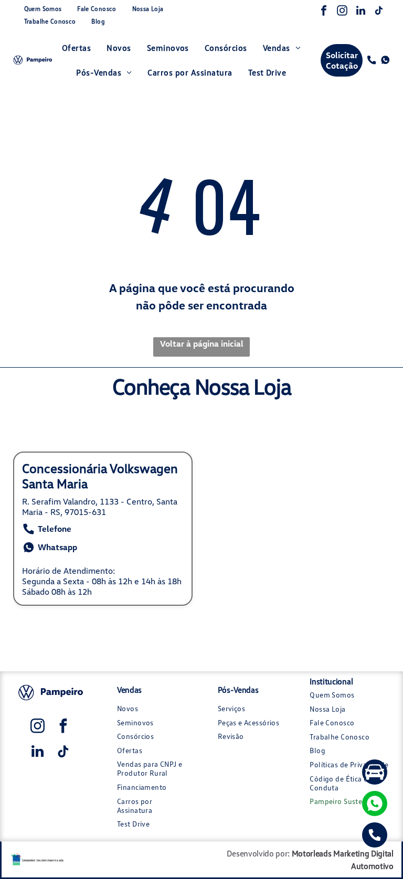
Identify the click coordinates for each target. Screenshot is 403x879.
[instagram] (342, 12)
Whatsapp (57, 547)
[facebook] (324, 12)
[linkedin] (360, 12)
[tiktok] (379, 12)
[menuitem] (43, 9)
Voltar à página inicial (201, 343)
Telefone (54, 528)
